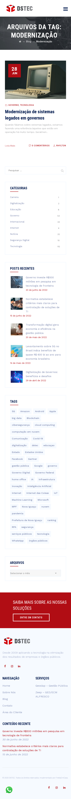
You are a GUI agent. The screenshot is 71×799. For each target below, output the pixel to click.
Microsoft (43, 499)
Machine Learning (22, 499)
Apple (52, 411)
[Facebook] (4, 666)
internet (16, 493)
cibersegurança (21, 425)
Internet (14, 227)
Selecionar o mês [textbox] (20, 573)
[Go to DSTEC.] (20, 41)
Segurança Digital (19, 240)
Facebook (17, 459)
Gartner (32, 459)
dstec (35, 445)
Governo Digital (21, 472)
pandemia (17, 513)
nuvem (45, 506)
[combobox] (35, 573)
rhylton (61, 145)
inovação (17, 486)
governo (52, 465)
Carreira (14, 197)
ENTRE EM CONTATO (31, 617)
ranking (51, 520)
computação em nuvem (25, 431)
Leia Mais (10, 145)
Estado (16, 452)
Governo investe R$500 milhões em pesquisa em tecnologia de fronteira (41, 281)
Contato (7, 705)
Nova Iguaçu (29, 506)
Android (39, 411)
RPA (14, 527)
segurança (27, 527)
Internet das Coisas (37, 493)
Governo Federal (44, 472)
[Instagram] (12, 666)
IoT (56, 493)
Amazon (25, 411)
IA (32, 479)
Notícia (14, 234)
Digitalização (17, 203)
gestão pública (20, 465)
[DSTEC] (19, 8)
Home (6, 685)
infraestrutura (47, 479)
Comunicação (20, 438)
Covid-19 (38, 438)
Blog (5, 699)
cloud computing (45, 425)
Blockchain (33, 418)
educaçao (48, 445)
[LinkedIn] (19, 666)
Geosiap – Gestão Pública (52, 685)
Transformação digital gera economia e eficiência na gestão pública (42, 329)
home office (19, 479)
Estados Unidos (34, 452)
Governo (13, 105)
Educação (15, 209)
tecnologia (43, 534)
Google (38, 465)
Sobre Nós (9, 692)
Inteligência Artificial (39, 486)
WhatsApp (18, 540)
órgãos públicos (38, 540)
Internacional (17, 221)
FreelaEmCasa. (62, 778)
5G (13, 411)
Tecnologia (27, 105)
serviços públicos (22, 534)
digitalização (19, 445)
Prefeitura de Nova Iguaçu (27, 520)
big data (16, 418)
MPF (14, 506)
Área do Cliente (12, 712)
